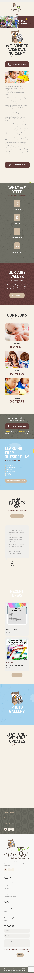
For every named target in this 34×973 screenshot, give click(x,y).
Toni (6, 911)
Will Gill (23, 970)
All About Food (8, 887)
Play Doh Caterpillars (10, 918)
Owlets (17, 344)
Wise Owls (17, 398)
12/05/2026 (7, 915)
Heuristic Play (17, 252)
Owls (17, 371)
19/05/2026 (7, 906)
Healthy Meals (17, 238)
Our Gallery (7, 889)
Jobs (7, 894)
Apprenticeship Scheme (10, 896)
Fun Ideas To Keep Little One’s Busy (15, 665)
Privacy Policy (12, 970)
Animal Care (17, 209)
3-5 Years (17, 401)
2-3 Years (17, 374)
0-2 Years (17, 347)
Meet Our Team (8, 881)
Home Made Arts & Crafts (12, 629)
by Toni (8, 632)
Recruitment (8, 892)
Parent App (17, 224)
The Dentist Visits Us (10, 909)
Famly (6, 885)
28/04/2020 (9, 627)
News (6, 890)
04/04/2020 (9, 662)
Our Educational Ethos (10, 883)
